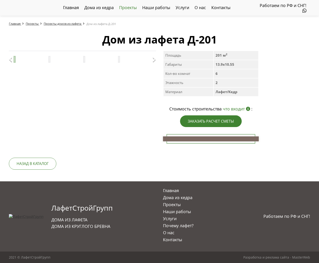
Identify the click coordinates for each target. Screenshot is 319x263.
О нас (200, 7)
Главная (71, 7)
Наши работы (156, 7)
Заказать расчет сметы (211, 121)
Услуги (182, 7)
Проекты (128, 7)
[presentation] (18, 51)
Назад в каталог (33, 163)
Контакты (220, 7)
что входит (234, 109)
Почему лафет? (178, 225)
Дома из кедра (99, 7)
